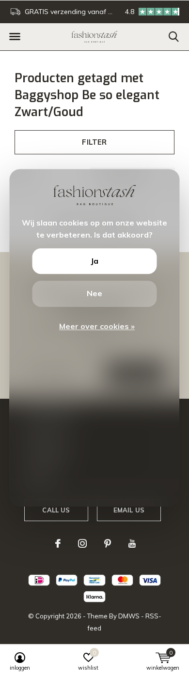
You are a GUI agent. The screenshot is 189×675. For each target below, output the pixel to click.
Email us (128, 510)
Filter (94, 142)
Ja (94, 261)
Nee (94, 294)
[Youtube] (132, 543)
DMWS (129, 616)
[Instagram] (82, 543)
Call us (56, 510)
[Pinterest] (107, 543)
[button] (14, 37)
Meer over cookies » (97, 326)
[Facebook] (58, 543)
